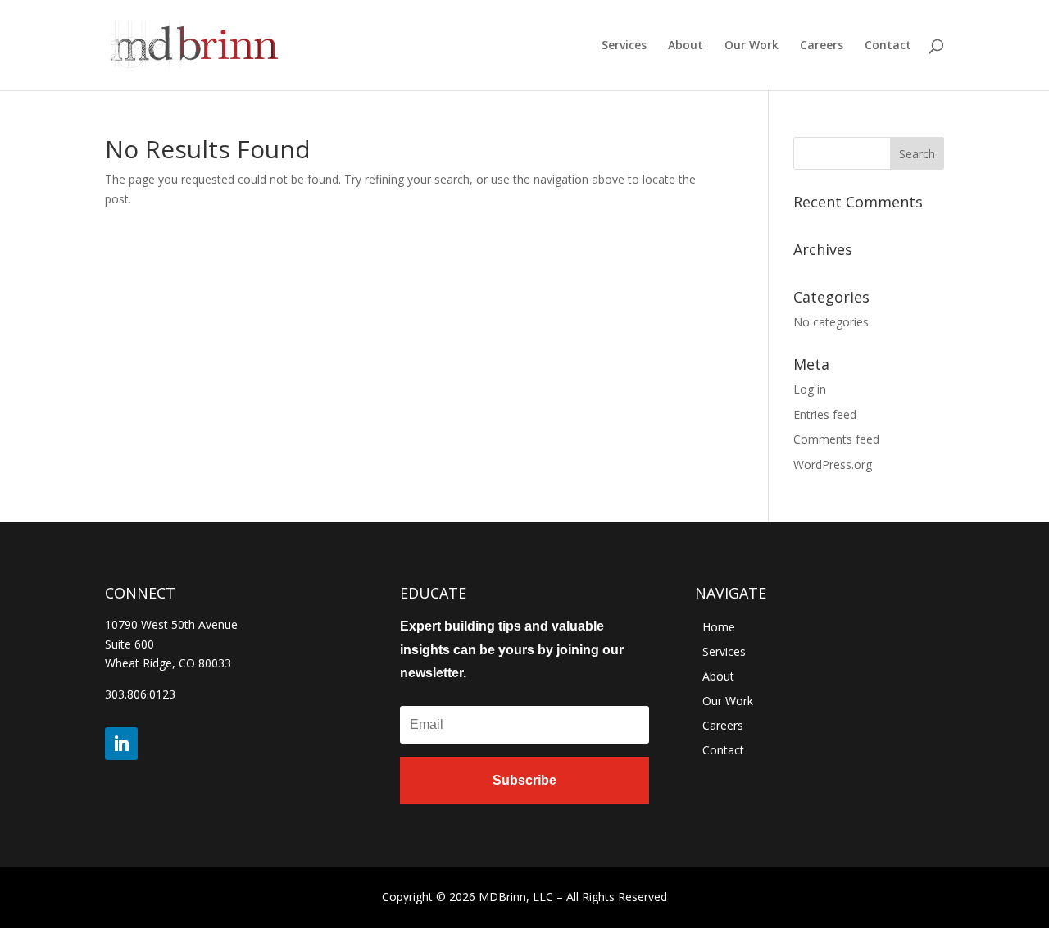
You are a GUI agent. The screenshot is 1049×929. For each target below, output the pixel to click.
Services (624, 45)
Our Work (751, 45)
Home (718, 628)
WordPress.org (832, 464)
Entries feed (824, 414)
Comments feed (836, 439)
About (685, 45)
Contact (888, 45)
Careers (821, 45)
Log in (809, 389)
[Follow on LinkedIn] (121, 743)
